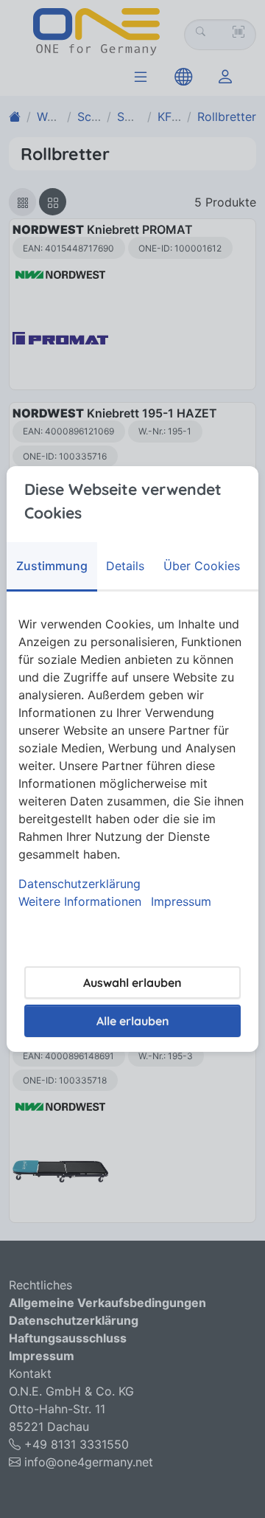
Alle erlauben (132, 1020)
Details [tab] (125, 565)
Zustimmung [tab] (52, 565)
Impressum (181, 901)
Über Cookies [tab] (201, 565)
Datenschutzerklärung (79, 883)
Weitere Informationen (79, 901)
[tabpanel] (132, 763)
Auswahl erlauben (132, 982)
